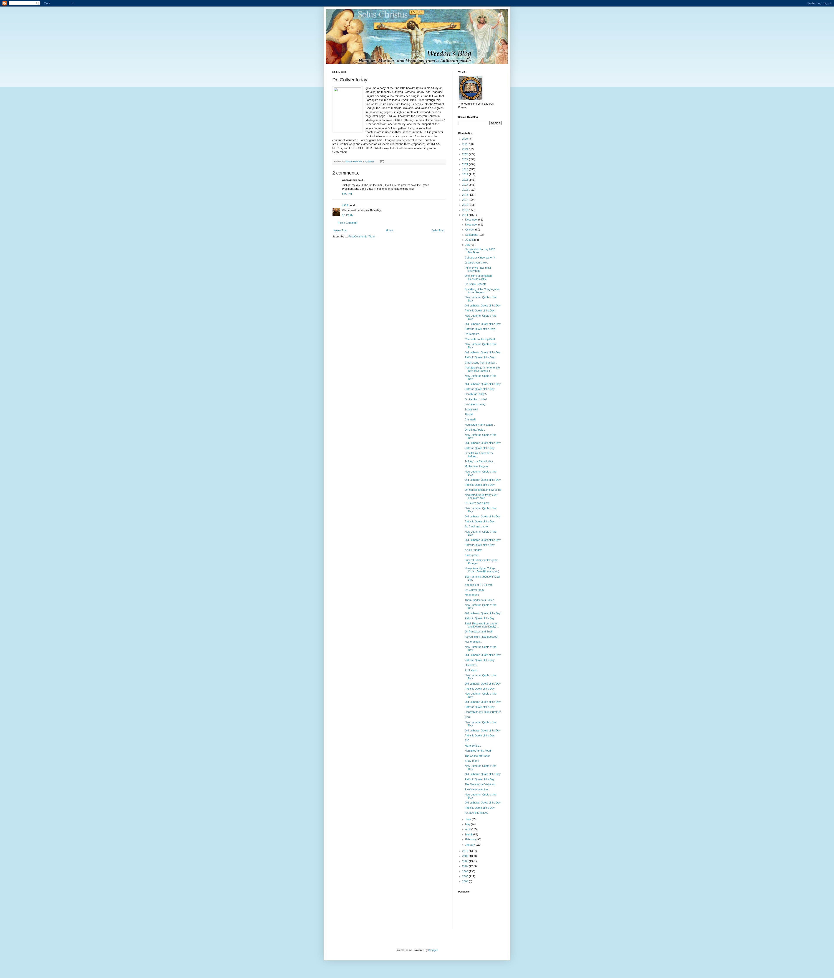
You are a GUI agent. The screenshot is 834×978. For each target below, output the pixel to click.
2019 (465, 174)
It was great (471, 555)
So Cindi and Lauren (477, 526)
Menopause (472, 594)
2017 (465, 184)
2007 (465, 866)
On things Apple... (475, 429)
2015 (465, 194)
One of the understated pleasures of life (478, 277)
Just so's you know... (476, 262)
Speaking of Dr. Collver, (478, 584)
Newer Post (340, 230)
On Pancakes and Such (479, 631)
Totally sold (471, 409)
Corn (468, 717)
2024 (465, 149)
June (468, 819)
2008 (465, 861)
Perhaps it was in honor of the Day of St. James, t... (482, 369)
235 (467, 740)
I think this (471, 665)
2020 (465, 169)
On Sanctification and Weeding (483, 489)
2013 (465, 204)
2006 (465, 871)
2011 (465, 215)
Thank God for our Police (479, 600)
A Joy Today (472, 760)
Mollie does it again (476, 466)
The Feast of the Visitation (480, 784)
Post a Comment (347, 222)
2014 (465, 199)
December (471, 219)
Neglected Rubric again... (480, 424)
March (469, 834)
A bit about (471, 670)
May (468, 824)
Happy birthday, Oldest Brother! (483, 712)
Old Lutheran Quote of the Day (483, 305)
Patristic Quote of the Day (480, 389)
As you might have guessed (481, 636)
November (471, 224)
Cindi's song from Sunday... (481, 362)
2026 (465, 138)
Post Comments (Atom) (362, 236)
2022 (465, 159)
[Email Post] (382, 161)
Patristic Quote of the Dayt (480, 310)
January (470, 844)
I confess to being (475, 404)
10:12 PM (347, 215)
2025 (465, 144)
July (468, 245)
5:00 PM (347, 193)
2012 (465, 210)
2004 (465, 881)
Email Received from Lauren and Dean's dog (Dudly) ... (482, 625)
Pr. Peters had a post (477, 503)
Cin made (470, 419)
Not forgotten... (473, 641)
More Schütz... (473, 745)
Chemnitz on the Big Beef (480, 339)
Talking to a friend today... (480, 461)
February (471, 839)
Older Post (438, 230)
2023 (465, 154)
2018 (465, 179)
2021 (465, 164)
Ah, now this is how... (477, 812)
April (468, 829)
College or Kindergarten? (480, 257)
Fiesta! (469, 414)
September (472, 234)
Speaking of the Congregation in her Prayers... (482, 291)
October (470, 229)
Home (389, 230)
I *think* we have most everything (478, 269)
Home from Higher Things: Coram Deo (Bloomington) (482, 570)
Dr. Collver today (474, 589)
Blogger (432, 950)
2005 (465, 876)
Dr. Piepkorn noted (476, 399)
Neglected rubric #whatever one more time (481, 497)
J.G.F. (345, 205)
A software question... (477, 789)
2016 (465, 189)
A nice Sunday (473, 550)
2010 (465, 851)
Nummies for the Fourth (478, 750)
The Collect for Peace (477, 755)
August (469, 239)
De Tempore (472, 334)
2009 (465, 856)
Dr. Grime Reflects (475, 284)
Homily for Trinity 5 (476, 394)
